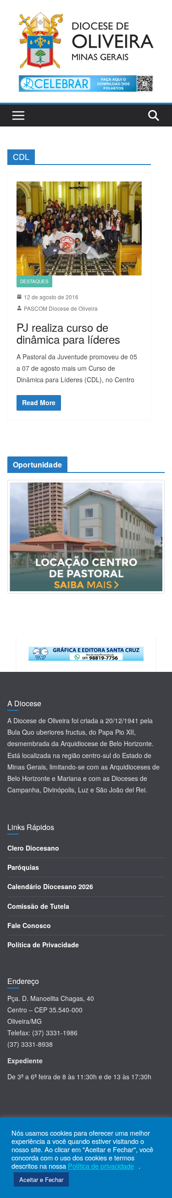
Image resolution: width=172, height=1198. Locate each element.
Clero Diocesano (33, 847)
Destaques (34, 281)
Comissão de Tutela (38, 906)
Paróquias (23, 867)
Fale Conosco (29, 925)
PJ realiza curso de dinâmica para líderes (68, 333)
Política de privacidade (101, 1166)
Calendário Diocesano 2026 (50, 886)
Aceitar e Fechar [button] (41, 1179)
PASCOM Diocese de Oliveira (61, 308)
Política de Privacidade (43, 944)
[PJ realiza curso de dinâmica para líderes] (79, 228)
